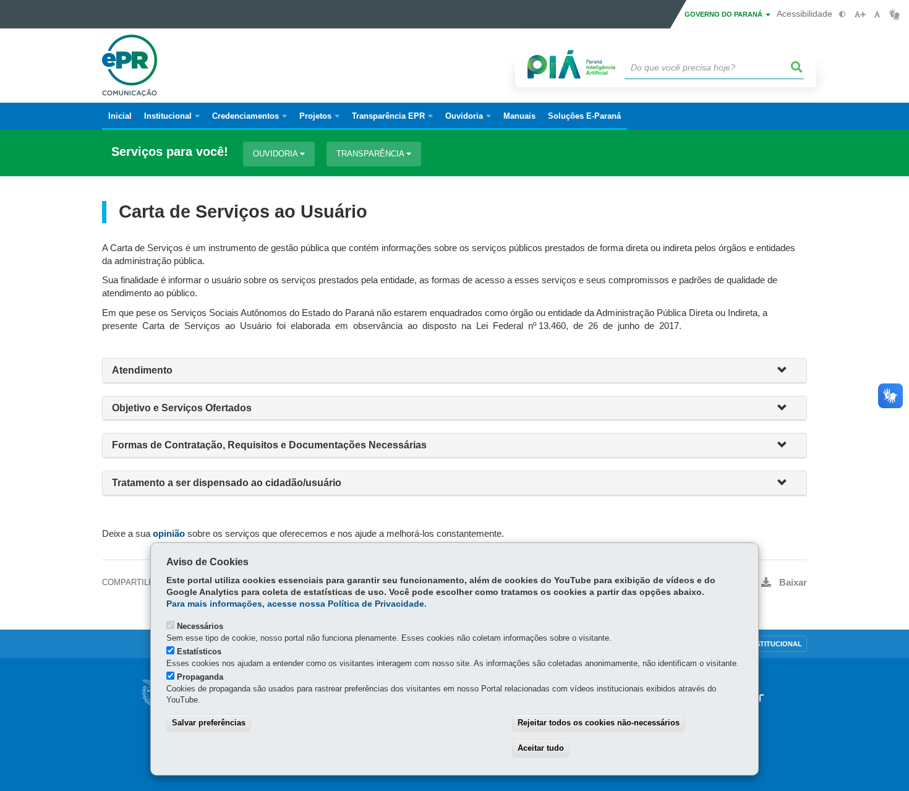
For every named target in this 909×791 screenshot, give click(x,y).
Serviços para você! (169, 151)
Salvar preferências (208, 722)
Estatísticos (199, 651)
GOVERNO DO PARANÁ (724, 14)
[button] (787, 371)
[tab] (454, 371)
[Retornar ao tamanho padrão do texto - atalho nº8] (877, 14)
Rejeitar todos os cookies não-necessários (599, 722)
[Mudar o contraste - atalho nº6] (842, 14)
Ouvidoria (276, 153)
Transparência (371, 153)
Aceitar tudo (541, 748)
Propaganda (200, 677)
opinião (169, 534)
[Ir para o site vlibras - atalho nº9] (894, 14)
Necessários (200, 626)
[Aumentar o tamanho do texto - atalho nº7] (860, 14)
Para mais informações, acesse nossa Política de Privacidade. (296, 604)
